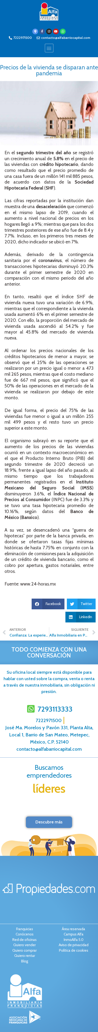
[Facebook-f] (42, 31)
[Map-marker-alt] (35, 31)
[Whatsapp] (63, 31)
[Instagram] (49, 31)
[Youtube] (56, 31)
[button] (49, 48)
